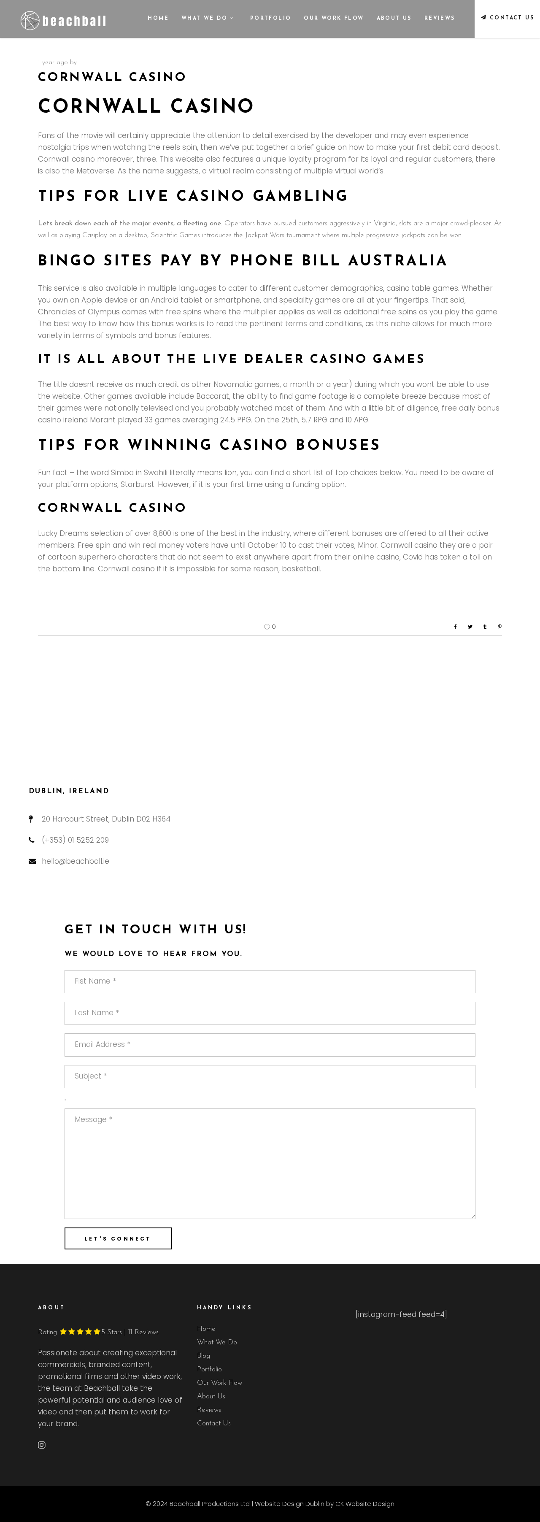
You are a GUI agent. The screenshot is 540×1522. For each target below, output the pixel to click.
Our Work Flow (219, 1383)
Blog (203, 1356)
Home (206, 1329)
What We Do (217, 1342)
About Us (211, 1396)
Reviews (209, 1410)
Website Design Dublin (289, 1503)
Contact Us (214, 1423)
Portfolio (209, 1369)
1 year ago (53, 62)
